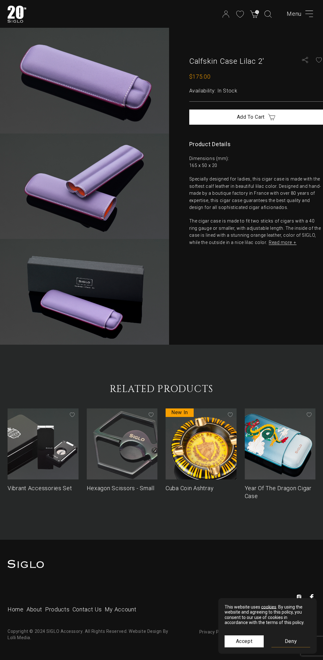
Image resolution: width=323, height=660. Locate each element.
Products (57, 609)
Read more (280, 242)
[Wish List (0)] (240, 13)
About (34, 609)
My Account (121, 609)
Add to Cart (251, 117)
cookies (268, 606)
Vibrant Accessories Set (40, 488)
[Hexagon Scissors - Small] (122, 443)
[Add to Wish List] (319, 60)
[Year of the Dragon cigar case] (280, 443)
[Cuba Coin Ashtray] (201, 443)
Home (16, 609)
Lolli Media (19, 637)
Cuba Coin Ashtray (190, 488)
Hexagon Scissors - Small (121, 488)
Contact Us (87, 609)
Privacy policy (214, 631)
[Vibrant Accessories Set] (43, 443)
